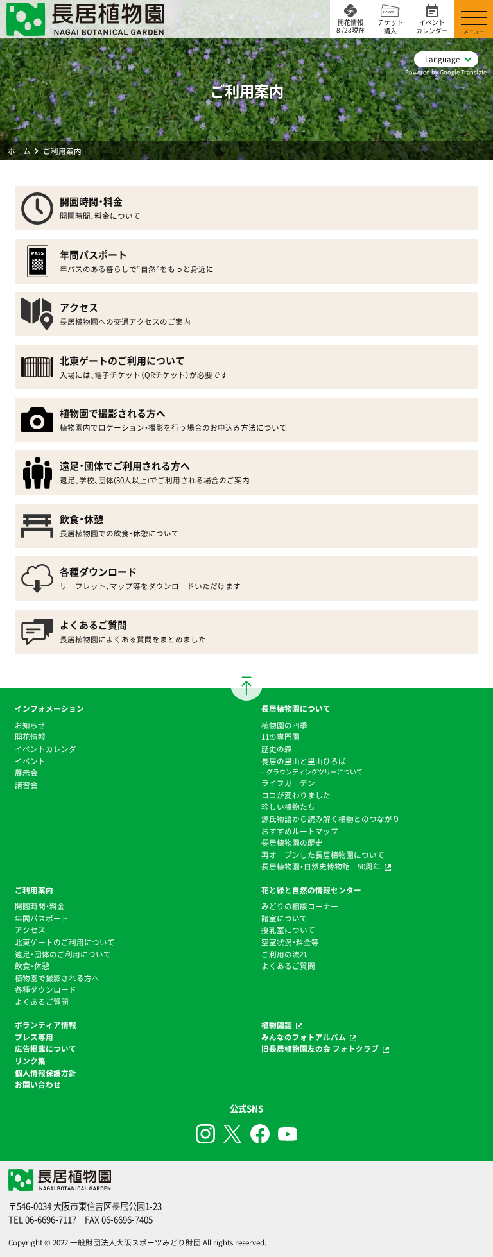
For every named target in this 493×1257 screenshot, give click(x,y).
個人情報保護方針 (45, 1073)
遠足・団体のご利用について (63, 954)
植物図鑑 (276, 1024)
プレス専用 (34, 1037)
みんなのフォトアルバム (303, 1037)
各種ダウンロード (45, 989)
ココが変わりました (296, 795)
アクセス (30, 930)
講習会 (26, 785)
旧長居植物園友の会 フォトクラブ (320, 1048)
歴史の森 (276, 749)
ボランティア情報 (45, 1024)
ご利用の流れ (284, 954)
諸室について (284, 918)
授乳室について (288, 930)
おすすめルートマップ (299, 831)
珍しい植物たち (288, 806)
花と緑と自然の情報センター (311, 890)
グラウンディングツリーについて (314, 771)
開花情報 (30, 736)
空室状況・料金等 (290, 942)
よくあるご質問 (42, 1001)
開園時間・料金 (40, 906)
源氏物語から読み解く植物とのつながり (330, 819)
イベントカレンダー (49, 749)
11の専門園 (280, 736)
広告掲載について (45, 1048)
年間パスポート (42, 918)
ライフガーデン (288, 783)
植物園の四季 (284, 725)
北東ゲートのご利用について (65, 942)
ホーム (19, 151)
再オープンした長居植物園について (323, 854)
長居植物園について (296, 708)
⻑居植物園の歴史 (292, 842)
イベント (30, 761)
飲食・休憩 (32, 965)
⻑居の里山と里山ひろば (303, 761)
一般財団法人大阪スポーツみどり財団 (135, 1242)
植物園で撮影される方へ (57, 978)
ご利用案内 (34, 890)
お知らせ (30, 725)
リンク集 (30, 1060)
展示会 (26, 772)
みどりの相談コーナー (299, 906)
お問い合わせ (38, 1084)
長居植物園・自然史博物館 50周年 (321, 866)
